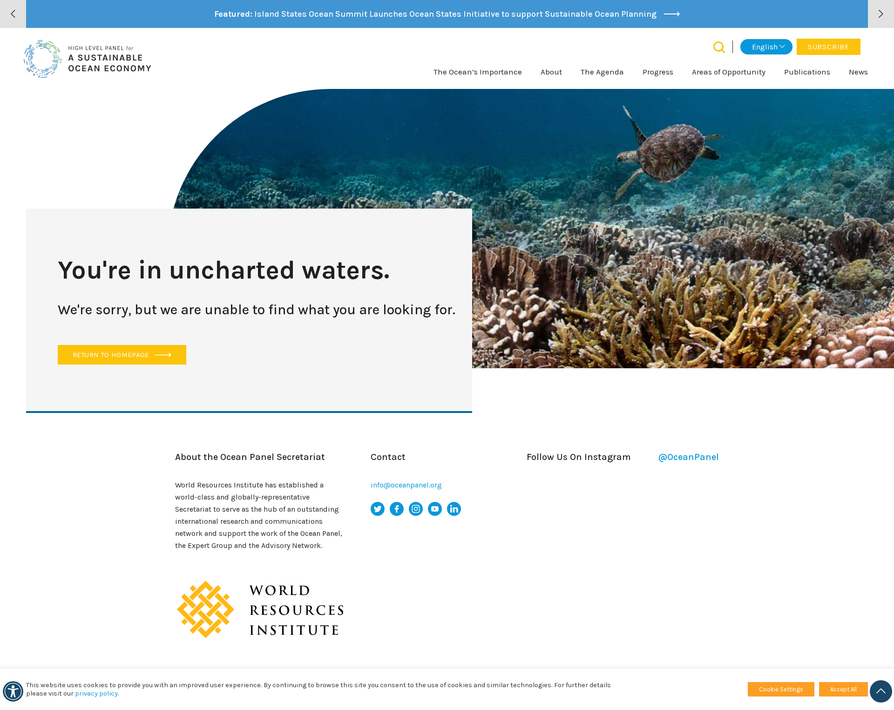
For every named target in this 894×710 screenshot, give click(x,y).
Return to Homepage (112, 355)
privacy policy (96, 693)
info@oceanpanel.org (406, 484)
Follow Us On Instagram (623, 457)
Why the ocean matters (423, 548)
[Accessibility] (13, 691)
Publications (807, 71)
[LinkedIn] (454, 509)
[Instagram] (416, 509)
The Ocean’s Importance (477, 71)
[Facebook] (397, 509)
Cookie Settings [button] (781, 689)
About (551, 71)
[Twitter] (378, 509)
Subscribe (828, 46)
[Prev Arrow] (13, 14)
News (858, 71)
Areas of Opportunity (728, 71)
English (765, 46)
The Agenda (602, 71)
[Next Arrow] (881, 14)
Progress (658, 71)
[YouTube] (435, 509)
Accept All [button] (843, 689)
